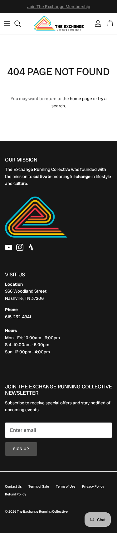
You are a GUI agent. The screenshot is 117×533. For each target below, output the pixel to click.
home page (81, 98)
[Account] (96, 23)
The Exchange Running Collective (42, 511)
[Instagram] (19, 247)
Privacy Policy (93, 486)
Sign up (21, 448)
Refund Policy (15, 494)
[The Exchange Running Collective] (59, 23)
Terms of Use (65, 486)
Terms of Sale (38, 486)
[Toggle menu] (7, 23)
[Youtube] (8, 247)
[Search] (20, 23)
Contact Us (13, 486)
